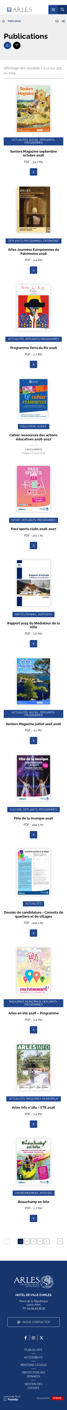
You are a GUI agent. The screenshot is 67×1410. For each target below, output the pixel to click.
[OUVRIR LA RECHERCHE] (62, 9)
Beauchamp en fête (33, 1202)
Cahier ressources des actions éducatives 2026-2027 (33, 437)
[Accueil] (3, 21)
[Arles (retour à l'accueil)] (26, 9)
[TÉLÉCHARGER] (33, 172)
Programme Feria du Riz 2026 (33, 348)
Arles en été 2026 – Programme (33, 1013)
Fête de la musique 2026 (33, 818)
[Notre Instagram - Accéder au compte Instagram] (33, 1338)
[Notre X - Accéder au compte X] (41, 1338)
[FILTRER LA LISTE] (16, 45)
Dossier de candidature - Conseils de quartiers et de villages (33, 914)
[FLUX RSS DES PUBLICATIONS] (7, 45)
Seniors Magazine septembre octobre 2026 (33, 153)
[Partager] (63, 21)
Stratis (57, 1398)
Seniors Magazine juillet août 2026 (33, 724)
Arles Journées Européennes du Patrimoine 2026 (33, 252)
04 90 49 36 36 (36, 1308)
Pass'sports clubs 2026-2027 (33, 529)
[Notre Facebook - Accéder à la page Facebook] (25, 1338)
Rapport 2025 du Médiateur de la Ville (33, 625)
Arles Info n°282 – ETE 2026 (33, 1107)
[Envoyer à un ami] (57, 21)
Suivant (60, 1241)
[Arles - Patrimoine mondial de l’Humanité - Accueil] (33, 1281)
